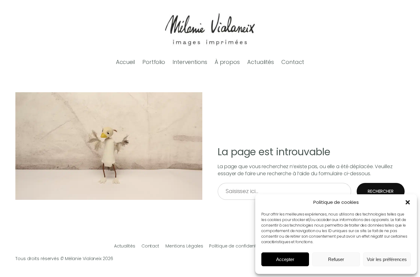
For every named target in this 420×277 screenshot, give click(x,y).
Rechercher (381, 191)
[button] (408, 202)
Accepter (285, 259)
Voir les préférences (387, 259)
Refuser (336, 259)
